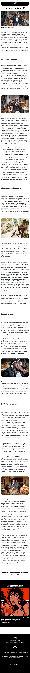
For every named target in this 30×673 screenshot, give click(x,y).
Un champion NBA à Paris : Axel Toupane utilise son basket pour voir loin (11, 621)
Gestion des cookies (15, 640)
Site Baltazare (15, 664)
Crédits (15, 637)
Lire (15, 4)
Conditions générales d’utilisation (15, 642)
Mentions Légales (15, 638)
